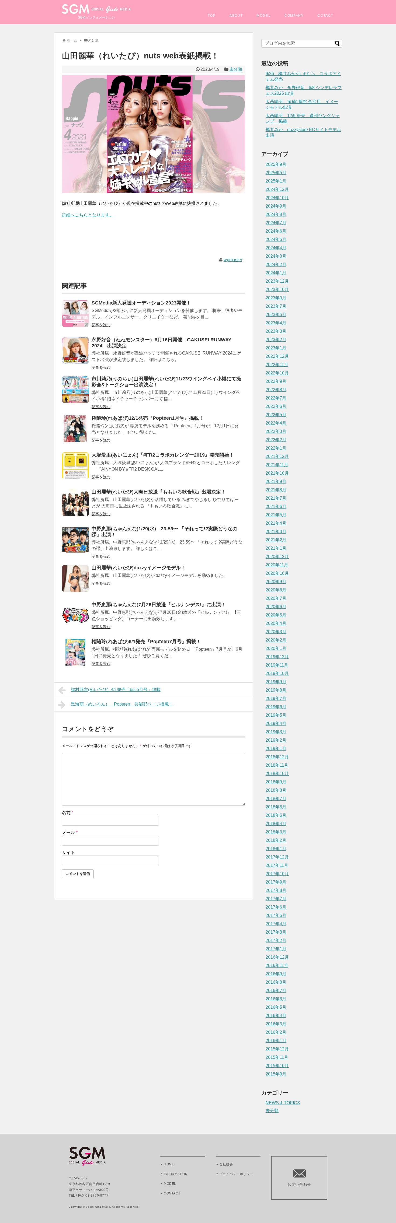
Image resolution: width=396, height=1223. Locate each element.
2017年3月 (276, 932)
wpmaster (233, 259)
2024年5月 (276, 239)
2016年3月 (276, 1024)
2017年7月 (276, 898)
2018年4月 (276, 823)
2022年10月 (277, 373)
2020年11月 (277, 565)
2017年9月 (276, 882)
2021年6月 (276, 506)
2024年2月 (276, 264)
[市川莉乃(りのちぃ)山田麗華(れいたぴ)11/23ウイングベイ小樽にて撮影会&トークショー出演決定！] (75, 393)
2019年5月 (276, 715)
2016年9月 (276, 974)
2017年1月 (276, 949)
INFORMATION (176, 1174)
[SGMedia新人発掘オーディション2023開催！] (75, 317)
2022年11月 (277, 364)
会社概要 (226, 1164)
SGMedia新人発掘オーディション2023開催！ (141, 303)
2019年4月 (276, 723)
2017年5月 (276, 915)
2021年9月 (276, 481)
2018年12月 (277, 757)
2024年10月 (277, 197)
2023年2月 (276, 339)
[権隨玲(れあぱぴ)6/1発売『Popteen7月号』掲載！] (75, 656)
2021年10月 (277, 473)
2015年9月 (276, 1074)
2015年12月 (277, 1049)
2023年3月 (276, 331)
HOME (169, 1164)
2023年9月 (276, 298)
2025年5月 (276, 172)
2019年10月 (277, 673)
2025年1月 (276, 181)
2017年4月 (276, 923)
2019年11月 (277, 665)
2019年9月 (276, 681)
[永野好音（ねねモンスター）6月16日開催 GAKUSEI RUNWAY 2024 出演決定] (75, 354)
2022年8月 (276, 389)
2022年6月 (276, 406)
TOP (212, 15)
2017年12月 (277, 857)
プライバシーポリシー (236, 1174)
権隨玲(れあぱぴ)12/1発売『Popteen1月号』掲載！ (148, 418)
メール (70, 832)
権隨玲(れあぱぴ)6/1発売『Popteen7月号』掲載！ (146, 641)
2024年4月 (276, 248)
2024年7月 (276, 222)
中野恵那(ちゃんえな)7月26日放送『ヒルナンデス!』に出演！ (159, 604)
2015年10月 (277, 1065)
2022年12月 (277, 356)
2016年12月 (277, 957)
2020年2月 (276, 640)
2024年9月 (276, 206)
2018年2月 (276, 840)
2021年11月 (277, 464)
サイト (68, 852)
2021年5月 (276, 515)
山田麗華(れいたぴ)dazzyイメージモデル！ (139, 567)
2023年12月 (277, 281)
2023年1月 (276, 348)
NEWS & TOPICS (283, 1103)
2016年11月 (277, 965)
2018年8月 (276, 790)
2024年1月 (276, 273)
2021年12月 (277, 456)
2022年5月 (276, 414)
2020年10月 (277, 573)
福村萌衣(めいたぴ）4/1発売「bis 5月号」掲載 (116, 689)
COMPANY (294, 15)
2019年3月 (276, 732)
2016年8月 (276, 982)
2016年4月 (276, 1015)
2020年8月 (276, 590)
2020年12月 (277, 556)
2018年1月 (276, 848)
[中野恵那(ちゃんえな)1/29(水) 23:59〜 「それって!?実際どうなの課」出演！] (75, 543)
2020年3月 (276, 631)
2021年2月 (276, 540)
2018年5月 (276, 815)
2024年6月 (276, 231)
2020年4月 (276, 623)
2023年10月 (277, 289)
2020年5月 (276, 615)
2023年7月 (276, 306)
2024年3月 (276, 256)
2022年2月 (276, 439)
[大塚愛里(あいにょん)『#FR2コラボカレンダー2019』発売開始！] (75, 469)
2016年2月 (276, 1032)
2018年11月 (277, 765)
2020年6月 (276, 606)
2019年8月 (276, 690)
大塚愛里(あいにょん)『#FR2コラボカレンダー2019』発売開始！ (163, 455)
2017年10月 (277, 873)
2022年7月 (276, 398)
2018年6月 (276, 807)
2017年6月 (276, 907)
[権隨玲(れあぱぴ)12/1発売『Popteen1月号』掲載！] (75, 432)
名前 (67, 812)
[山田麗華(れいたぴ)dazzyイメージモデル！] (75, 582)
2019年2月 (276, 740)
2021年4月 (276, 523)
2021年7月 (276, 498)
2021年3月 (276, 531)
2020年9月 (276, 581)
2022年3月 (276, 431)
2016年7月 (276, 990)
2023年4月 (276, 323)
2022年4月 (276, 423)
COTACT (325, 15)
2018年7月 (276, 798)
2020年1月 (276, 648)
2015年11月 (277, 1057)
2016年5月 (276, 1007)
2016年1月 (276, 1040)
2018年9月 (276, 782)
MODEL (263, 15)
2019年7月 (276, 698)
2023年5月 (276, 314)
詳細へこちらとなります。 (88, 215)
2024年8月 (276, 214)
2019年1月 (276, 748)
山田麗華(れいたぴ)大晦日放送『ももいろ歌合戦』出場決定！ (159, 492)
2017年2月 (276, 940)
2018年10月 (277, 773)
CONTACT (172, 1193)
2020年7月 (276, 598)
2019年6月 (276, 707)
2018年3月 (276, 832)
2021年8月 (276, 490)
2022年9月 (276, 381)
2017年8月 (276, 890)
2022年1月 (276, 448)
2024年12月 (277, 189)
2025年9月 (276, 164)
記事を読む (101, 325)
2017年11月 (277, 865)
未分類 (235, 69)
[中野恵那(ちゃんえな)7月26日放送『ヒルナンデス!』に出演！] (75, 619)
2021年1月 (276, 548)
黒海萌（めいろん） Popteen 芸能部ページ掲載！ (122, 704)
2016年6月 (276, 999)
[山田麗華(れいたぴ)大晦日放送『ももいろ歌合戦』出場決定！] (75, 506)
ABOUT (236, 15)
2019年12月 (277, 656)
